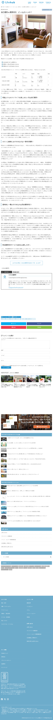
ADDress (29, 567)
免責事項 (3, 663)
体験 (45, 566)
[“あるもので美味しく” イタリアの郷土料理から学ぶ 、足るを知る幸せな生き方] (4, 465)
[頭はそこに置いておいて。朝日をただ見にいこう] (4, 471)
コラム (28, 610)
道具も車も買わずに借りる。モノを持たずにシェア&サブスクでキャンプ (23, 474)
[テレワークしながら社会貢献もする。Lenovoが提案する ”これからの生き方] (4, 522)
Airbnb (7, 318)
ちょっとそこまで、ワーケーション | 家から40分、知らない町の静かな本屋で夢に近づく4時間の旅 (28, 496)
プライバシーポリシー (6, 660)
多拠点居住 (21, 566)
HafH (37, 567)
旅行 (42, 566)
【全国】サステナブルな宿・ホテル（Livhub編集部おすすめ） (20, 437)
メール (3, 355)
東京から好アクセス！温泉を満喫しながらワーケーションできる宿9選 (22, 485)
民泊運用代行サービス (31, 318)
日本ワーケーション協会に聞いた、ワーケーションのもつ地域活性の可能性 (23, 511)
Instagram (11, 287)
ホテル (2, 567)
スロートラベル (38, 566)
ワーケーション (15, 566)
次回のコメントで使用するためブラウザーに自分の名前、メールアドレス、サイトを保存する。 (23, 365)
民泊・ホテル (4, 620)
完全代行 (17, 318)
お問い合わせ (4, 532)
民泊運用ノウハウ (17, 316)
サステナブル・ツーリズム (7, 624)
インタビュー (30, 606)
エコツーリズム (42, 567)
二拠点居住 (26, 566)
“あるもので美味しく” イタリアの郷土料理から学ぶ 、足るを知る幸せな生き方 (24, 464)
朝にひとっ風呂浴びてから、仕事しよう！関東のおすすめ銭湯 (20, 490)
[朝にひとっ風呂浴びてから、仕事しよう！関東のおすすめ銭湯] (4, 492)
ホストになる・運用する (7, 316)
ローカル (25, 567)
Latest (29, 3)
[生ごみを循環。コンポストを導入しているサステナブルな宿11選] (4, 444)
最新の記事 (16, 272)
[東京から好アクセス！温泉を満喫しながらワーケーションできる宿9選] (4, 487)
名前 (2, 350)
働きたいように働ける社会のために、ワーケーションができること (21, 501)
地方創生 (20, 567)
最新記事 (29, 602)
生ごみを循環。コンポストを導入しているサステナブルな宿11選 (21, 442)
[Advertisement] (13, 301)
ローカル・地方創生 (5, 617)
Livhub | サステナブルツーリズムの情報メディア (34, 717)
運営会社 (3, 656)
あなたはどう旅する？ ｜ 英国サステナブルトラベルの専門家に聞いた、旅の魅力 (24, 448)
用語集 (28, 617)
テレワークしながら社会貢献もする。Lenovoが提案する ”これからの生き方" (23, 520)
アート (16, 567)
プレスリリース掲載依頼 (6, 536)
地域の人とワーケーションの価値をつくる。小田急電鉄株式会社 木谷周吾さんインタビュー (27, 515)
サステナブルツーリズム (6, 566)
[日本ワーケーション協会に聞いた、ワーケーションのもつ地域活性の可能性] (4, 512)
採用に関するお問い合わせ (7, 546)
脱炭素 (10, 569)
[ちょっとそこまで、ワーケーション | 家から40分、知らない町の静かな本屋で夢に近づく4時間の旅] (4, 498)
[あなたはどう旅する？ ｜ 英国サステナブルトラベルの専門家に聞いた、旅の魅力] (4, 450)
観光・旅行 (3, 602)
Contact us (48, 3)
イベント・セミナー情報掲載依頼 (8, 539)
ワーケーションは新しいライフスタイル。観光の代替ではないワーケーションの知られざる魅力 (28, 506)
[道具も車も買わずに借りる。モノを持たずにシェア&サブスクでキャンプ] (4, 475)
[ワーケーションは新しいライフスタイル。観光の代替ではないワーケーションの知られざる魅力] (4, 508)
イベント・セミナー (31, 613)
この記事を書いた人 (7, 272)
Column (35, 3)
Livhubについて (4, 653)
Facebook (19, 287)
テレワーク (31, 566)
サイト (2, 360)
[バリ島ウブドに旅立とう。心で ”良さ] (4, 460)
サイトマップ (4, 667)
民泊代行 (12, 318)
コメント (3, 339)
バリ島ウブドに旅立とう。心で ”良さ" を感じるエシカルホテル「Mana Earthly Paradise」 (26, 459)
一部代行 (23, 318)
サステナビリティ (4, 569)
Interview (41, 3)
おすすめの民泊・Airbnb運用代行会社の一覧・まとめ (26, 263)
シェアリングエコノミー (9, 567)
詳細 (18, 694)
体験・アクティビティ (6, 606)
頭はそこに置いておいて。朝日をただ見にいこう (18, 469)
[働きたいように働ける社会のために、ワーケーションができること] (4, 503)
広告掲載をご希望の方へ (6, 543)
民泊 (3, 318)
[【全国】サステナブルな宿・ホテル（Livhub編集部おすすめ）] (4, 439)
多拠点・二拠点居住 (5, 613)
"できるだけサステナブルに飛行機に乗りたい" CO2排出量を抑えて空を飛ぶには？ (25, 453)
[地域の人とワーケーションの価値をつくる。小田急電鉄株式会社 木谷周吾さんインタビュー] (4, 517)
